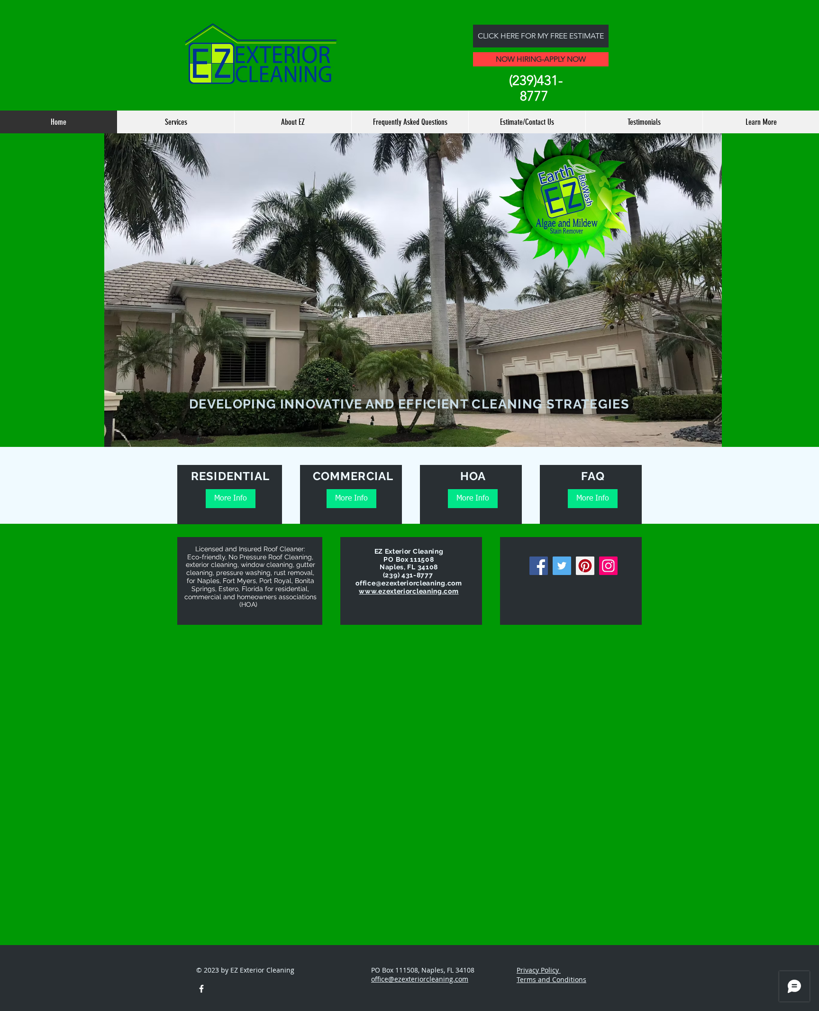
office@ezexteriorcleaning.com (408, 583)
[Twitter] (562, 566)
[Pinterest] (585, 566)
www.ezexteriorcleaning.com (408, 591)
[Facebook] (538, 566)
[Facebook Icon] (201, 988)
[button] (413, 302)
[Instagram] (608, 566)
